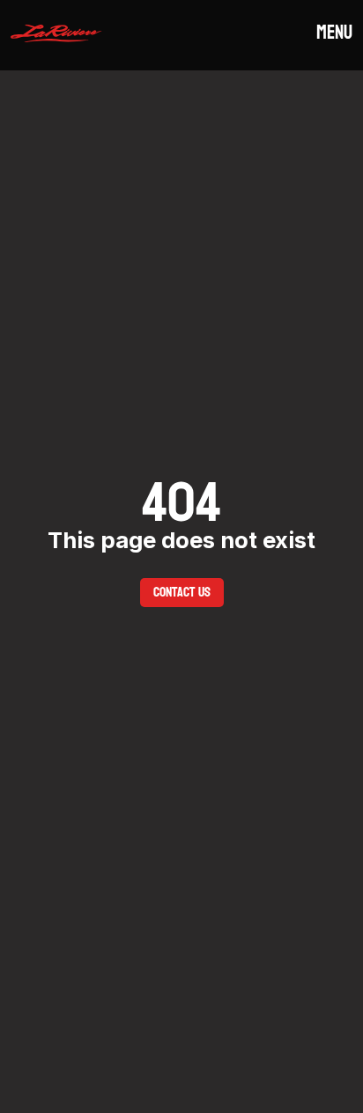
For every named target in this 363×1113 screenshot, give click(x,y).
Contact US (182, 591)
